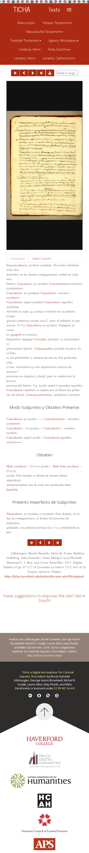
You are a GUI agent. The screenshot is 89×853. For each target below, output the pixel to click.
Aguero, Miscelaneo (63, 40)
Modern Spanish (41, 258)
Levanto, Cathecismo (58, 58)
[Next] (32, 72)
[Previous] (23, 72)
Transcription (17, 258)
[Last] (41, 72)
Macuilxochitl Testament (43, 32)
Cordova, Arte (28, 49)
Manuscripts (26, 23)
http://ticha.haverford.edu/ (44, 655)
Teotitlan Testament (24, 40)
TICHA (21, 9)
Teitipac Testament (56, 23)
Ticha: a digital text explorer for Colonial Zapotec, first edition (46, 674)
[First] (15, 72)
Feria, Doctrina (58, 49)
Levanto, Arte (23, 58)
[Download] (50, 72)
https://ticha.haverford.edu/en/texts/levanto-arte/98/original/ (44, 576)
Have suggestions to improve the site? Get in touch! (44, 598)
